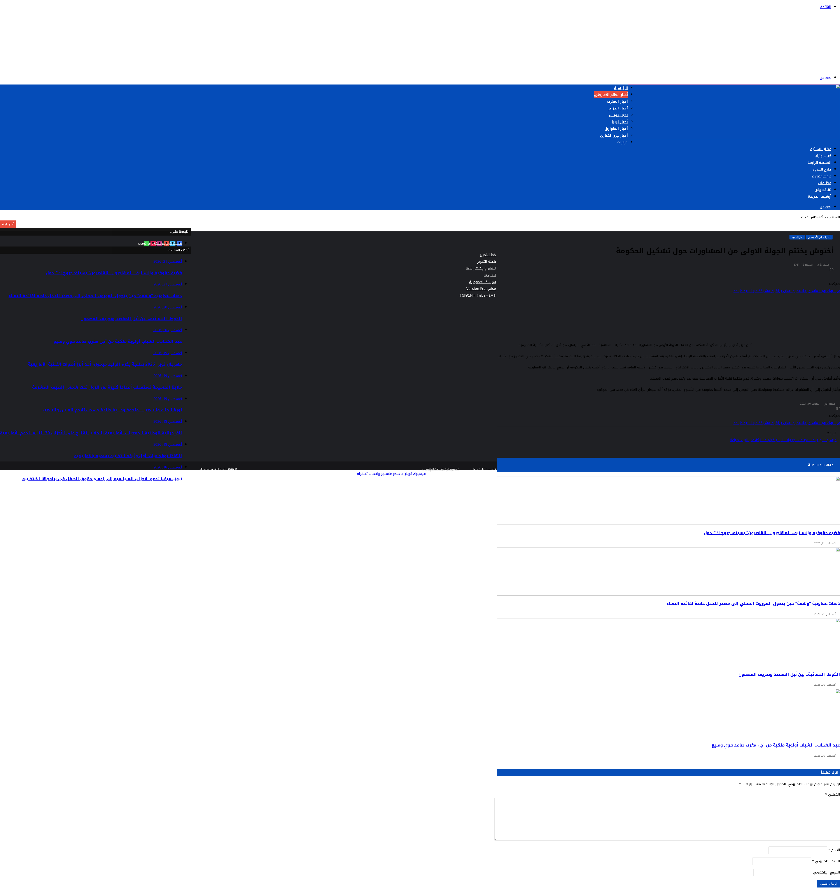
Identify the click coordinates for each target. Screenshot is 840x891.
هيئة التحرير (486, 261)
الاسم (834, 850)
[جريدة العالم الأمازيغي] (801, 67)
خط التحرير (488, 254)
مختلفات (824, 183)
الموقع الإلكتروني (826, 872)
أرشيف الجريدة (819, 196)
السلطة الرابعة (819, 162)
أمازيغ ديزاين (477, 469)
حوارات (622, 142)
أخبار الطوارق (616, 128)
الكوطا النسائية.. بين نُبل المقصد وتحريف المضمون (789, 674)
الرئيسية (621, 88)
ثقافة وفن (823, 189)
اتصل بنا (490, 275)
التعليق (832, 794)
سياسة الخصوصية (482, 281)
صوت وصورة (821, 176)
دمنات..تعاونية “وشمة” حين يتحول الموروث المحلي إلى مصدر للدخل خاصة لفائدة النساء (753, 604)
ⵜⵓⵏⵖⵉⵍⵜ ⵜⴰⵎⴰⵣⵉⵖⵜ (477, 295)
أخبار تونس (618, 115)
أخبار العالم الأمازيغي (611, 94)
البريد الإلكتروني (826, 861)
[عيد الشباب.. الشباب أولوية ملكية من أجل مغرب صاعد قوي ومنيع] (668, 713)
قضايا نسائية (820, 149)
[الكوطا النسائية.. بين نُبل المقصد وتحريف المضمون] (668, 642)
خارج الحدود (821, 169)
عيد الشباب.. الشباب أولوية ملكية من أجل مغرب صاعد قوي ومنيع (776, 745)
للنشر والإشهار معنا (481, 268)
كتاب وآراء (823, 155)
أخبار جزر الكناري (614, 135)
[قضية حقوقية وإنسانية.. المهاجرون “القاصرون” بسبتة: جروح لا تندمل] (668, 501)
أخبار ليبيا (620, 121)
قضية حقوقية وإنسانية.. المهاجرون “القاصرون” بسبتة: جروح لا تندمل (772, 533)
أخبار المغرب (617, 101)
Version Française (481, 288)
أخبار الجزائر (618, 108)
